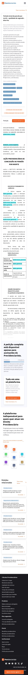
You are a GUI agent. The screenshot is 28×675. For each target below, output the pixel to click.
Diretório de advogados (8, 611)
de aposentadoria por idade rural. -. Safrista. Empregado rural (14, 533)
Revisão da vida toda (7, 583)
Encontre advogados (7, 619)
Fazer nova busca (20, 10)
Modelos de (19, 88)
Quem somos (5, 642)
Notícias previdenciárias (8, 624)
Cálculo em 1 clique (7, 580)
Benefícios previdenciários (9, 631)
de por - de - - (12, 491)
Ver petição (20, 495)
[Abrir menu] (25, 3)
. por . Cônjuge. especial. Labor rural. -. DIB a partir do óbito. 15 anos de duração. (14, 520)
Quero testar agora (12, 398)
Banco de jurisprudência (8, 608)
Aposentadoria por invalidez (9, 594)
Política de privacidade (8, 651)
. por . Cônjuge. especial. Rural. (14, 561)
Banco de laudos (6, 606)
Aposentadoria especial (8, 592)
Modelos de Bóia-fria (8, 95)
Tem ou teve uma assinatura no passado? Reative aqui (12, 441)
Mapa (3, 646)
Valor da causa (5, 587)
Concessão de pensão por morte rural (11, 99)
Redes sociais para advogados (9, 604)
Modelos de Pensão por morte (9, 88)
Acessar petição (17, 121)
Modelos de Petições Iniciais (9, 84)
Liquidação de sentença (8, 585)
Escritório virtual (6, 613)
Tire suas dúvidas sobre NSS (9, 621)
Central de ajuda (6, 644)
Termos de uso (6, 649)
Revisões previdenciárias (8, 633)
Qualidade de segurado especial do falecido (12, 102)
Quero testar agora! (13, 672)
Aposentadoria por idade (8, 596)
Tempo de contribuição (8, 589)
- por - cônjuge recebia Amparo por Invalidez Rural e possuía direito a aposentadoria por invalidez (13, 547)
